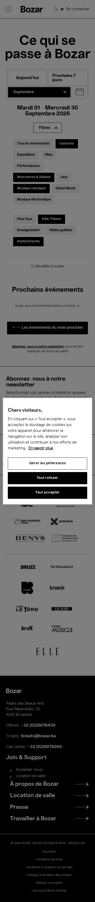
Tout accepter (47, 492)
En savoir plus (40, 448)
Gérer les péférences (47, 463)
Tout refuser (47, 478)
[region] (47, 451)
